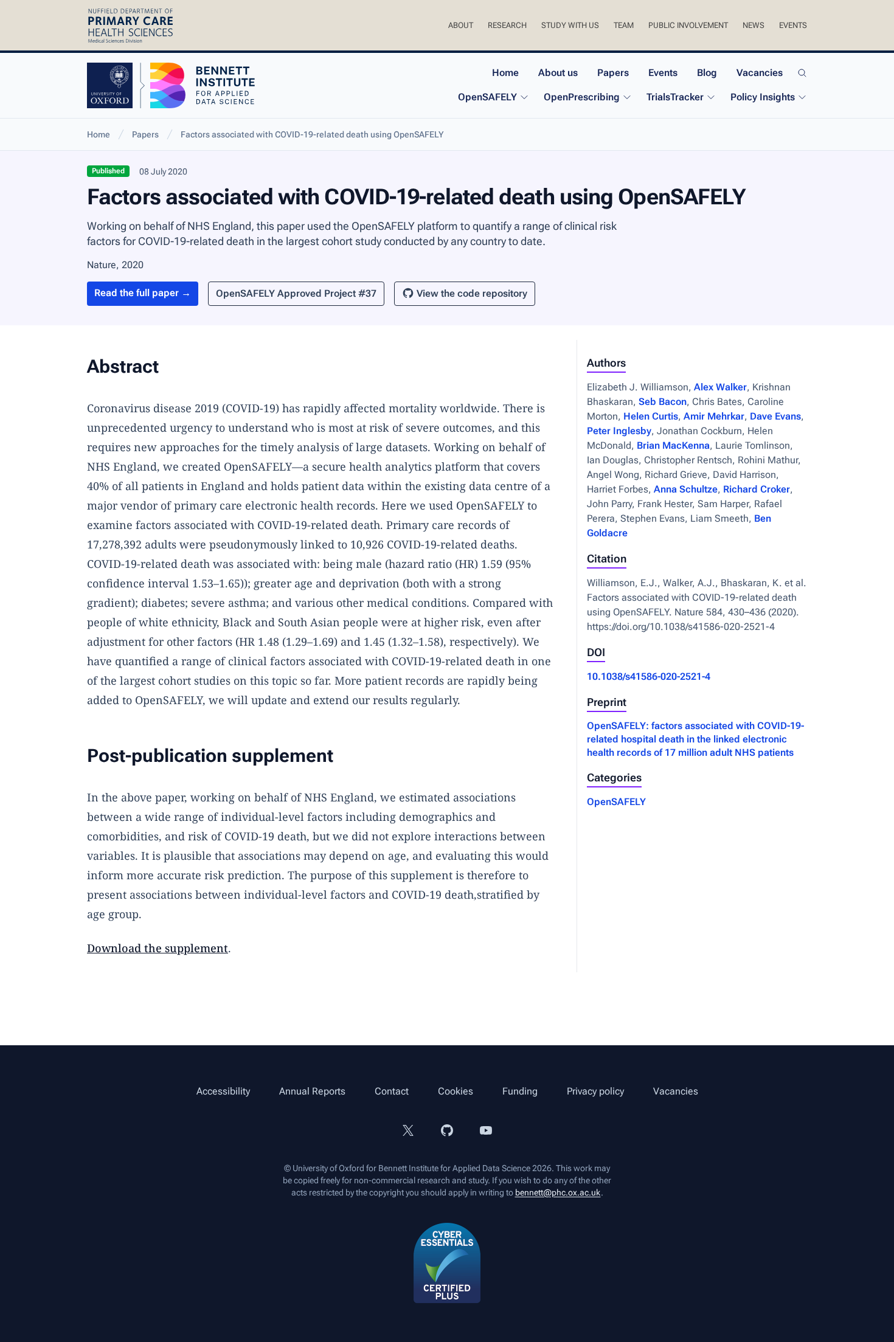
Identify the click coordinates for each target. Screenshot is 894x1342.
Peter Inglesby (619, 431)
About (460, 25)
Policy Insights (762, 97)
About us (558, 72)
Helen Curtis (650, 416)
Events (793, 25)
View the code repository (472, 293)
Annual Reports (312, 1091)
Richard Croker (756, 489)
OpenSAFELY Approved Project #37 (296, 293)
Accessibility (223, 1091)
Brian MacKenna (673, 445)
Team (624, 25)
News (753, 25)
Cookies (455, 1091)
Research (507, 25)
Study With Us (570, 25)
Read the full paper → (142, 293)
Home (505, 72)
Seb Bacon (663, 401)
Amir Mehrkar (714, 416)
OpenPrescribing (582, 97)
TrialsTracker (675, 97)
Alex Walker (720, 387)
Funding (520, 1091)
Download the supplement (157, 948)
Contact (392, 1091)
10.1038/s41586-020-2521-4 (648, 676)
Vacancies (759, 72)
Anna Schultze (686, 489)
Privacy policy (595, 1091)
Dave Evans (775, 416)
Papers (613, 72)
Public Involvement (688, 25)
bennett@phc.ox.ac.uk (558, 1192)
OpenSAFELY (487, 97)
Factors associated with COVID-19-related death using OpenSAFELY (312, 134)
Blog (707, 72)
